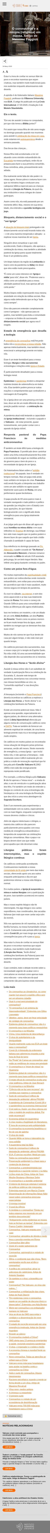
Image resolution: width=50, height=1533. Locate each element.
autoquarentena (28, 139)
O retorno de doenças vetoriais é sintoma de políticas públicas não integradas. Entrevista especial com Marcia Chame (27, 1187)
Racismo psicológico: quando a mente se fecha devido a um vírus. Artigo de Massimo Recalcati (27, 1383)
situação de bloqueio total (17, 227)
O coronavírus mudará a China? (23, 1337)
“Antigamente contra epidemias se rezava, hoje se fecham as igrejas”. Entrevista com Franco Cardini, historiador (28, 1223)
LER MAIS (9, 1447)
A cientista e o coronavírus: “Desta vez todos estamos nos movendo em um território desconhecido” (26, 1213)
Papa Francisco (34, 694)
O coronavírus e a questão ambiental (25, 1181)
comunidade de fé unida (15, 870)
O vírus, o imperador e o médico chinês (26, 1347)
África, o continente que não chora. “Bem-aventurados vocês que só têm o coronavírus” (28, 1262)
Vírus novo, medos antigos (21, 1389)
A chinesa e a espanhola (20, 1393)
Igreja (35, 237)
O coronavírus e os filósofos (21, 1031)
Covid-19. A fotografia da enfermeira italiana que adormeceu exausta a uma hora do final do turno (26, 1053)
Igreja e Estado (37, 366)
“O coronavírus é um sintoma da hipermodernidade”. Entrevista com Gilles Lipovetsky (28, 1011)
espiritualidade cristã (36, 575)
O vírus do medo (16, 1135)
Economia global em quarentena (24, 1119)
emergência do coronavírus (18, 341)
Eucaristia (8, 161)
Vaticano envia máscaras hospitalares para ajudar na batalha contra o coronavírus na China (26, 1366)
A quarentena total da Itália (21, 1145)
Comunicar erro (13, 1416)
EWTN (9, 726)
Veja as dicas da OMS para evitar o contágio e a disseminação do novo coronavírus (25, 1317)
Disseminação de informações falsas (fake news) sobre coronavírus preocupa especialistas (28, 1197)
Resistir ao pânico (17, 1334)
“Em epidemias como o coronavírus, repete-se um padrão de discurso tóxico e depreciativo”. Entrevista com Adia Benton (28, 1301)
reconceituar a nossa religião (28, 344)
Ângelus (19, 531)
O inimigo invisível (17, 1204)
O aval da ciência (17, 1207)
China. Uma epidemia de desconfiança (26, 1034)
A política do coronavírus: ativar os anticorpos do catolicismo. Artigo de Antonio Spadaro (25, 1272)
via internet (27, 594)
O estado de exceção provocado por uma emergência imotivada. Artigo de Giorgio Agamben (27, 1327)
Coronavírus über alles (19, 1243)
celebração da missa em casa (30, 136)
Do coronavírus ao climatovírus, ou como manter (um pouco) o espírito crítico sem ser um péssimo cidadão (27, 995)
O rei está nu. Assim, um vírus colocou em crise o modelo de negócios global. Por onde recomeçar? (28, 1112)
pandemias (21, 381)
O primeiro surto (16, 1396)
